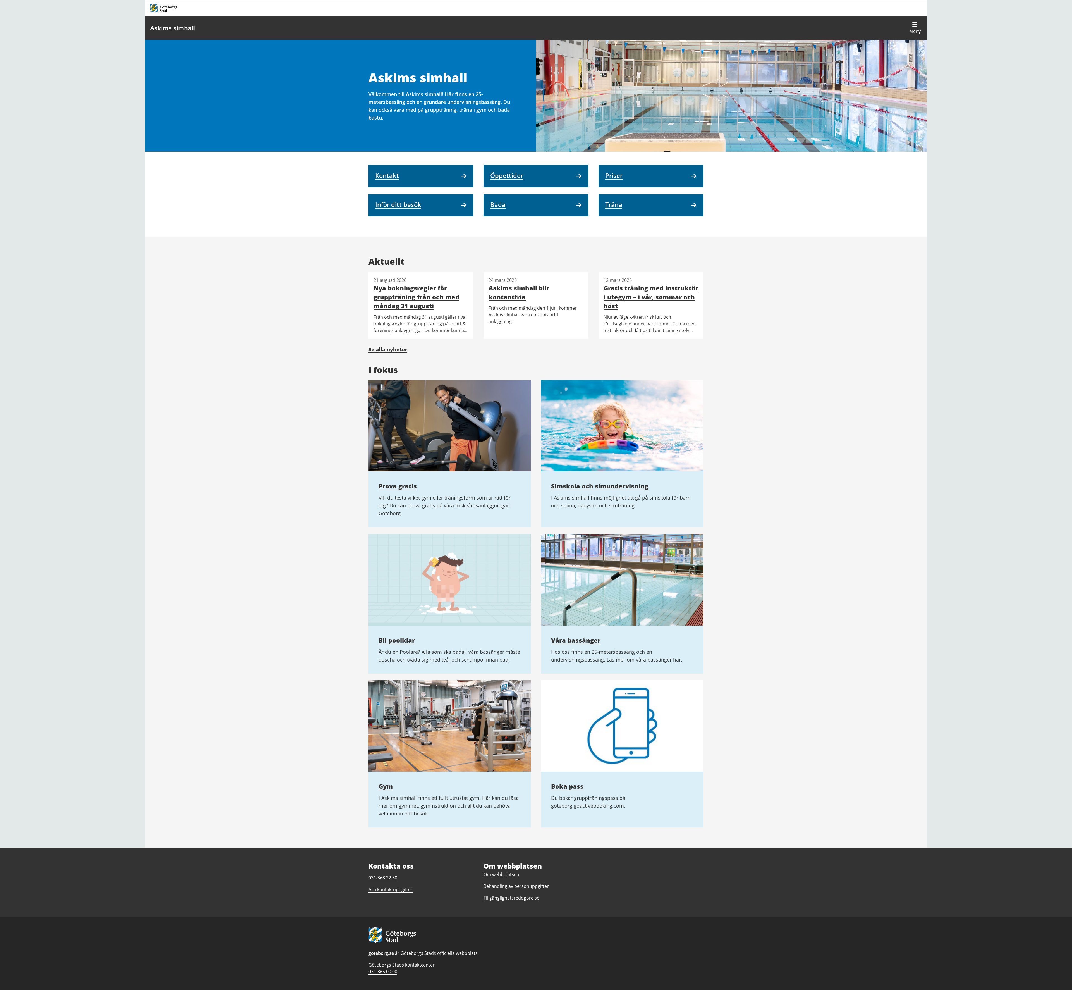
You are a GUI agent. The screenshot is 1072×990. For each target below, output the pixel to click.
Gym (386, 786)
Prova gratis (398, 486)
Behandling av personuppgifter (516, 886)
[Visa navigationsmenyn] (915, 28)
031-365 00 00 (382, 971)
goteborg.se (381, 953)
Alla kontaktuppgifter (390, 889)
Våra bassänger (575, 640)
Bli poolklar (397, 640)
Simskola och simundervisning (599, 486)
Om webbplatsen (501, 874)
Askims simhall (172, 28)
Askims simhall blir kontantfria (519, 292)
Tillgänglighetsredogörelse (511, 898)
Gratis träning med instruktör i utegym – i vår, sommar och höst (651, 297)
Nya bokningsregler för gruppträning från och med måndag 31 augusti (416, 297)
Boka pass (567, 786)
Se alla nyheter (387, 349)
